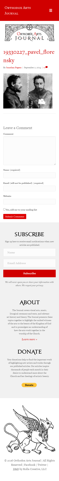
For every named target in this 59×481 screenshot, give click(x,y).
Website (7, 196)
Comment (8, 134)
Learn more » (29, 339)
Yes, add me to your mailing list (21, 209)
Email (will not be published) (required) (23, 183)
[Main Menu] (50, 10)
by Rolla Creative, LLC (30, 469)
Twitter (42, 465)
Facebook (29, 465)
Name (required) (11, 170)
